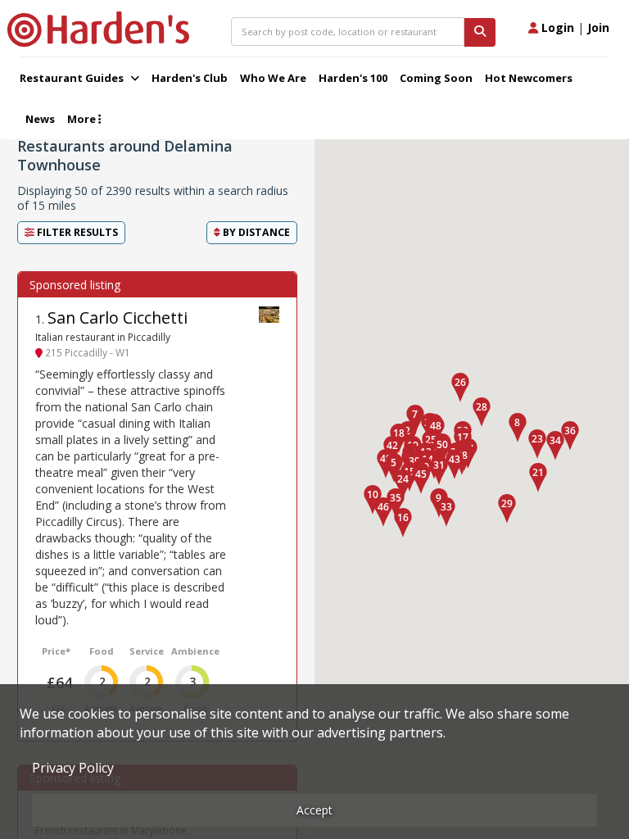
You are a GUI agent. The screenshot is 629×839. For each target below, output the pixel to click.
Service (146, 651)
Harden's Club (190, 77)
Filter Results (76, 232)
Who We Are (273, 77)
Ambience (195, 651)
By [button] (255, 232)
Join (598, 27)
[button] (517, 427)
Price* (56, 651)
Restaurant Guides (73, 77)
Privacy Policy (73, 768)
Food (101, 651)
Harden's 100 (353, 77)
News (40, 118)
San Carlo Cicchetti (118, 317)
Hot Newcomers (528, 77)
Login (556, 27)
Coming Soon (436, 77)
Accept (314, 810)
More (82, 118)
